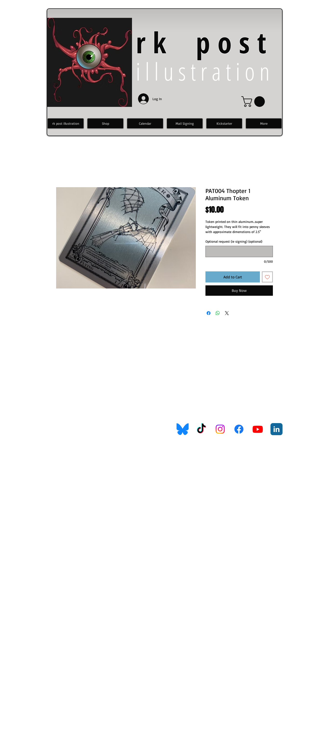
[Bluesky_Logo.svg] (183, 429)
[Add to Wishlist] (267, 276)
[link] (254, 101)
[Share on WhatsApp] (218, 313)
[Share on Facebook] (208, 313)
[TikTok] (201, 429)
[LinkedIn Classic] (276, 429)
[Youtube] (258, 429)
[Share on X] (227, 313)
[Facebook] (239, 429)
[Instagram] (220, 429)
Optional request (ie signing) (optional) (233, 241)
